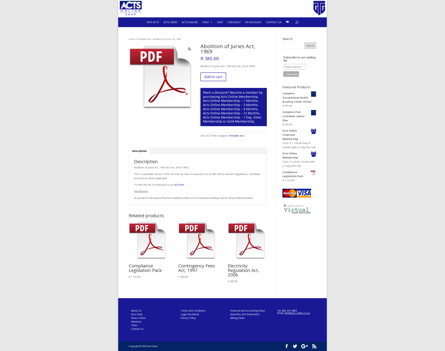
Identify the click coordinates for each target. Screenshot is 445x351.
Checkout (234, 22)
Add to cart (213, 76)
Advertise (136, 321)
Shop (205, 22)
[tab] (139, 151)
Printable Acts (144, 39)
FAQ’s (134, 325)
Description (139, 151)
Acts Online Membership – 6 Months (230, 109)
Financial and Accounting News (247, 310)
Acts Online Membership (239, 97)
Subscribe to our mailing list (299, 59)
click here (179, 184)
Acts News (170, 22)
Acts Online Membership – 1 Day (227, 117)
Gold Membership (240, 121)
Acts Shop (136, 314)
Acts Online (190, 22)
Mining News (237, 318)
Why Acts (153, 22)
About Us (136, 310)
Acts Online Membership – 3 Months (230, 105)
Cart (220, 22)
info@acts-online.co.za (297, 313)
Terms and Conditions (193, 310)
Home (132, 39)
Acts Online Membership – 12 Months (231, 113)
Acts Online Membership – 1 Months (230, 101)
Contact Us (273, 22)
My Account (253, 22)
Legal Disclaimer (190, 314)
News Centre (138, 318)
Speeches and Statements (245, 314)
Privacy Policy (188, 318)
